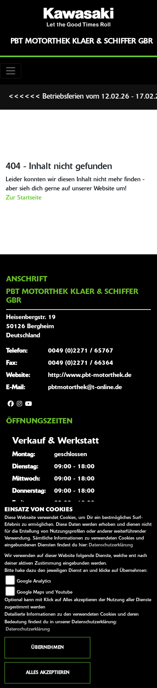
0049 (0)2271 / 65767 (80, 351)
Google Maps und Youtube (44, 592)
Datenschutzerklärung (111, 545)
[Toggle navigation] (10, 70)
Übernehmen (47, 647)
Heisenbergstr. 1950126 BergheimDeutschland (31, 326)
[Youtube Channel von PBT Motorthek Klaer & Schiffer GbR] (29, 404)
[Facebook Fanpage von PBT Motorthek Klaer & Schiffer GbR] (10, 404)
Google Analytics (34, 581)
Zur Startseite (24, 198)
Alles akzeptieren (47, 672)
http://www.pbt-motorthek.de (89, 375)
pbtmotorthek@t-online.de (85, 388)
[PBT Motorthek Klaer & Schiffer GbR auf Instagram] (19, 404)
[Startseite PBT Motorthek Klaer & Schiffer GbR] (78, 17)
